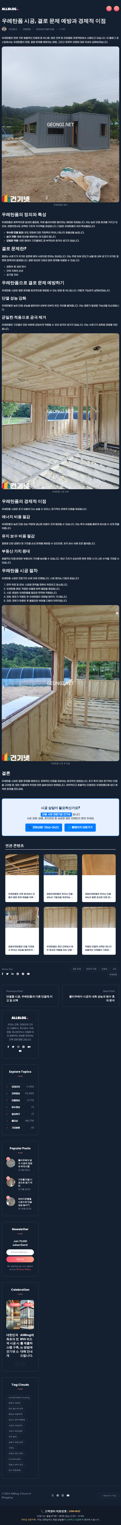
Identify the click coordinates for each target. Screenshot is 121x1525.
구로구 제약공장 (16, 1431)
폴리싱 (15, 1121)
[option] (13, 1329)
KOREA (13, 29)
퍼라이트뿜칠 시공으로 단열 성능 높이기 (25, 1202)
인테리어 (16, 1087)
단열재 (104, 969)
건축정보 (16, 1093)
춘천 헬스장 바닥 (16, 1409)
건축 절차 (13, 1437)
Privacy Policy (23, 1269)
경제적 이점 (91, 969)
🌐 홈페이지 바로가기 (80, 827)
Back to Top (109, 1496)
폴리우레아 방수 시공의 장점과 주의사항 (25, 1163)
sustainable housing (19, 1397)
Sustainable (15, 1459)
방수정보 (16, 1107)
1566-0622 (74, 1511)
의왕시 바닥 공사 (16, 1465)
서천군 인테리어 (16, 1426)
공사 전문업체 (15, 1470)
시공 (114, 969)
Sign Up (20, 1259)
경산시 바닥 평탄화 (17, 1420)
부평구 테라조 (15, 1403)
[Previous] (17, 1364)
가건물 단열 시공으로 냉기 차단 (25, 1182)
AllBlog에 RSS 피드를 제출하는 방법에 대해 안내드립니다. (27, 1345)
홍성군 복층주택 (16, 1414)
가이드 (11, 1448)
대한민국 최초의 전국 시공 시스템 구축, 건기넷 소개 (13, 1345)
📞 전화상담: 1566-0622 (44, 827)
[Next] (23, 1364)
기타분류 (16, 1128)
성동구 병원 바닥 (16, 1442)
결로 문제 (77, 969)
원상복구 (16, 1114)
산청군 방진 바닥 (16, 1453)
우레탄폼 (113, 975)
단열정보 (27, 29)
